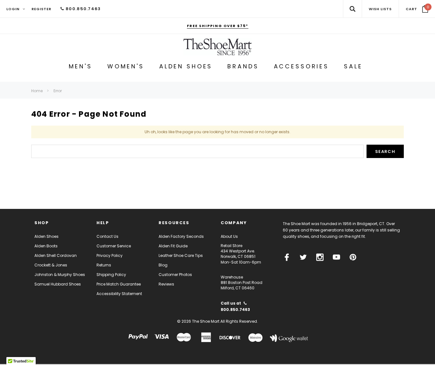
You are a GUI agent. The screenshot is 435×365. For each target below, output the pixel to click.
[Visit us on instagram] (320, 257)
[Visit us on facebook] (287, 257)
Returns (103, 265)
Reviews (166, 284)
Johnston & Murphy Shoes (59, 274)
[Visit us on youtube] (336, 257)
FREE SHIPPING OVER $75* (217, 25)
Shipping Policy (111, 274)
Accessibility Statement (119, 293)
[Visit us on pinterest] (353, 257)
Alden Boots (46, 246)
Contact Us (107, 236)
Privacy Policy (109, 255)
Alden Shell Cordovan (55, 255)
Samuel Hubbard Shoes (57, 284)
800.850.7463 (82, 9)
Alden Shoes (46, 236)
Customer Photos (175, 274)
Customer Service (113, 246)
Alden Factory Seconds (181, 236)
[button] (417, 9)
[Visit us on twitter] (303, 257)
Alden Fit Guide (173, 246)
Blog (163, 265)
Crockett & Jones (50, 265)
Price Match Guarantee (118, 284)
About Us (229, 236)
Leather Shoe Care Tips (181, 255)
